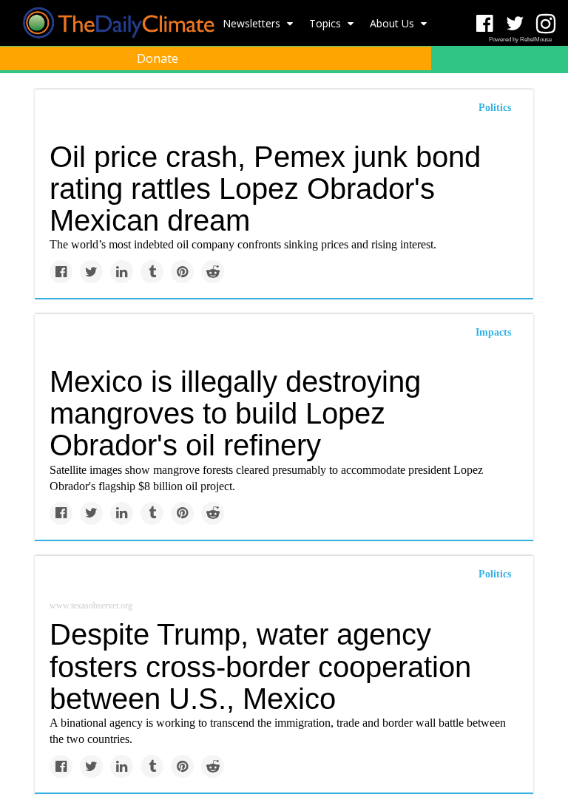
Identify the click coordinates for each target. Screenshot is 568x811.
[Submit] (547, 93)
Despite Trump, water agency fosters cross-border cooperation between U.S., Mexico (260, 666)
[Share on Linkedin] (121, 271)
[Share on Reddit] (212, 271)
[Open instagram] (545, 24)
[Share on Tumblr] (152, 271)
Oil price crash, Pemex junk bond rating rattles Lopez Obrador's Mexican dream (265, 188)
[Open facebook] (485, 24)
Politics (495, 574)
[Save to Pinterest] (182, 271)
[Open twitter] (515, 24)
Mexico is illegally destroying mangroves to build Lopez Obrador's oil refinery (235, 413)
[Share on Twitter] (91, 271)
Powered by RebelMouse (520, 39)
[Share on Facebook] (61, 271)
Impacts (493, 332)
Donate (157, 58)
